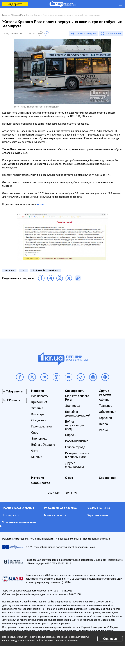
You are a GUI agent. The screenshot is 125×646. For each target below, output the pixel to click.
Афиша (104, 399)
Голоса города (75, 447)
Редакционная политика (60, 508)
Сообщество (40, 483)
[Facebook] (41, 278)
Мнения (36, 457)
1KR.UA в (85, 33)
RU (46, 33)
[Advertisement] (62, 309)
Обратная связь (97, 515)
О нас (69, 478)
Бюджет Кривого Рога (77, 397)
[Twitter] (69, 278)
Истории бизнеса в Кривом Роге (77, 455)
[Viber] (59, 278)
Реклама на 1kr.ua (98, 508)
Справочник (107, 478)
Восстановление (76, 441)
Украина (37, 408)
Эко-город (72, 406)
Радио (103, 430)
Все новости (39, 396)
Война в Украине (43, 445)
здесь (40, 204)
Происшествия (41, 426)
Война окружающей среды (74, 425)
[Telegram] (50, 278)
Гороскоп (105, 418)
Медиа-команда (55, 515)
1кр (23, 270)
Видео (103, 424)
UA (40, 33)
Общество (38, 420)
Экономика (39, 438)
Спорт (35, 432)
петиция (9, 270)
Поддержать (15, 4)
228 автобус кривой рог (45, 270)
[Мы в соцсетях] (20, 377)
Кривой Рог (39, 402)
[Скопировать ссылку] (78, 278)
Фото (34, 451)
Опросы (70, 435)
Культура (37, 414)
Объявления (107, 412)
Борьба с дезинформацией (77, 413)
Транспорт (106, 406)
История (37, 478)
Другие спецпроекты (74, 464)
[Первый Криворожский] (62, 4)
